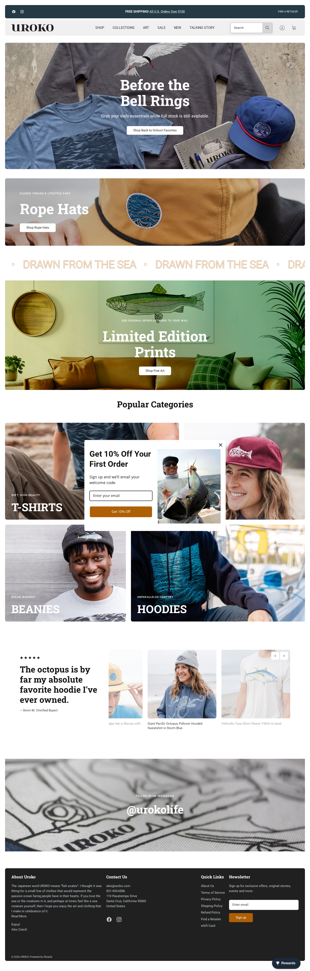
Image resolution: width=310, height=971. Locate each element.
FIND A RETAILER (288, 11)
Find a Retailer (211, 919)
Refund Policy (210, 912)
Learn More (192, 11)
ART (146, 28)
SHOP (99, 28)
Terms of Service (213, 893)
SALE (162, 28)
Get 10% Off (121, 511)
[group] (253, 690)
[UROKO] (32, 27)
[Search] (267, 28)
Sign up (241, 917)
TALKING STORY (202, 28)
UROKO (24, 956)
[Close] (221, 445)
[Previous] (88, 12)
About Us (207, 886)
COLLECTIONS (124, 28)
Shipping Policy (211, 906)
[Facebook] (14, 12)
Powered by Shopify (41, 956)
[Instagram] (22, 12)
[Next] (222, 12)
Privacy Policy (211, 899)
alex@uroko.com (118, 886)
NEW (177, 28)
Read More (19, 916)
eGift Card (208, 926)
